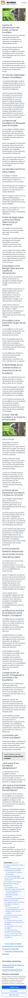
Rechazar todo (14, 995)
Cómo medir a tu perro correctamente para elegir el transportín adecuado (13, 946)
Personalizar (14, 991)
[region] (14, 985)
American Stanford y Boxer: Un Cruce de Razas (13, 966)
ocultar (16, 863)
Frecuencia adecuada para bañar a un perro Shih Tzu (12, 971)
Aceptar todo (14, 987)
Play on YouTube (8, 439)
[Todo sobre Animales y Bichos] (9, 2)
